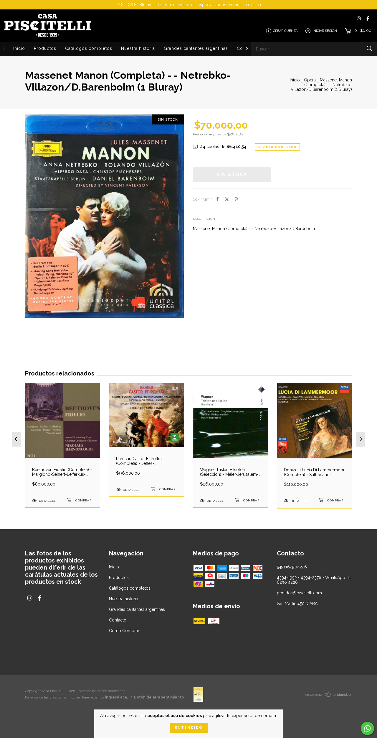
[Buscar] (369, 48)
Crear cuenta (285, 31)
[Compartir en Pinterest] (236, 199)
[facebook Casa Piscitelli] (367, 18)
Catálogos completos (88, 48)
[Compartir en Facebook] (217, 199)
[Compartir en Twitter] (226, 199)
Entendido (189, 728)
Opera (310, 80)
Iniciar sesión (324, 31)
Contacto (117, 620)
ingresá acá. (116, 697)
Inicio (19, 48)
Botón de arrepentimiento (159, 697)
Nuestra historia (138, 48)
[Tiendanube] (328, 695)
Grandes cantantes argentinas (196, 48)
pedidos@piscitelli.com (299, 593)
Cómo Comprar (124, 630)
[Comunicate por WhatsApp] (367, 728)
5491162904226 (292, 567)
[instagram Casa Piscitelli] (359, 18)
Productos (45, 48)
